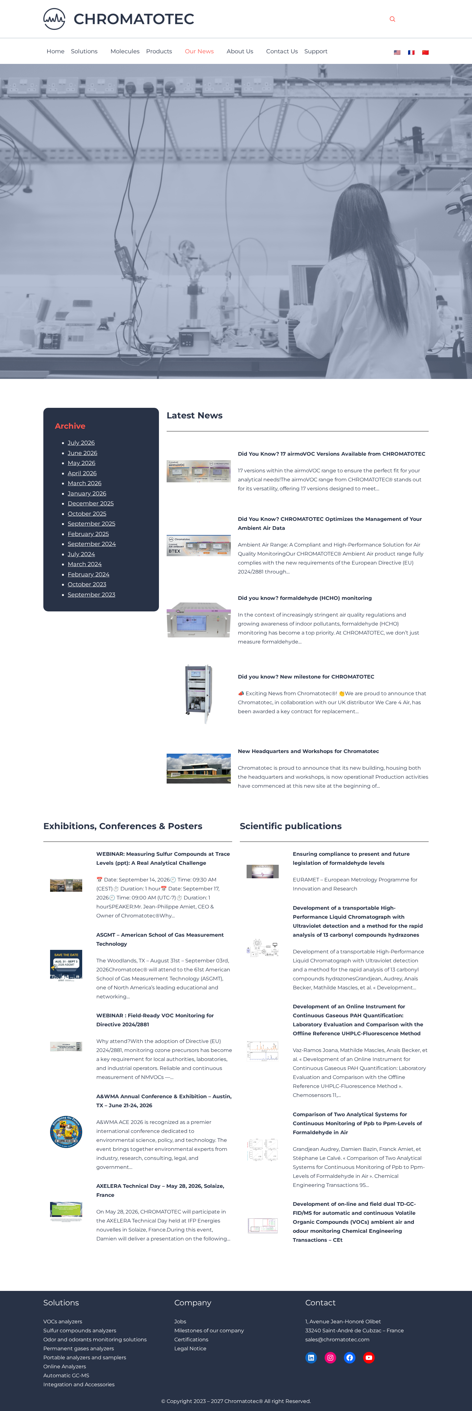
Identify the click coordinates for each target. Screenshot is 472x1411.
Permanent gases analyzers (78, 1348)
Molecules (125, 51)
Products (159, 51)
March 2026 (84, 483)
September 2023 (91, 594)
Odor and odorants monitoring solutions (95, 1340)
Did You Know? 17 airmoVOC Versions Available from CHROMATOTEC (331, 454)
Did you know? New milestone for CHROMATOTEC (306, 677)
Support (316, 51)
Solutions (84, 51)
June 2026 (82, 453)
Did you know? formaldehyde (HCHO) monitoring (305, 598)
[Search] (392, 18)
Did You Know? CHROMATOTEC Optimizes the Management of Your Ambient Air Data (330, 523)
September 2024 (92, 544)
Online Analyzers (64, 1366)
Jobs (180, 1322)
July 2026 (81, 442)
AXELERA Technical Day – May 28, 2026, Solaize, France (160, 1190)
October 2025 (87, 513)
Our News (199, 51)
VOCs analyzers (62, 1322)
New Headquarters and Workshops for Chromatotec (308, 751)
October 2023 (87, 584)
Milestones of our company (209, 1331)
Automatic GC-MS (66, 1375)
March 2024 (85, 564)
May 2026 (81, 463)
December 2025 (91, 503)
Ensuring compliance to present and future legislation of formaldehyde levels (351, 858)
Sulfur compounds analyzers (79, 1331)
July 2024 (81, 554)
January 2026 (87, 493)
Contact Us (282, 51)
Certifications (191, 1340)
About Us (240, 51)
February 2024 (88, 574)
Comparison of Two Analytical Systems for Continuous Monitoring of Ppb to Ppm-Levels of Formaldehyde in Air (357, 1123)
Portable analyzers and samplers (84, 1357)
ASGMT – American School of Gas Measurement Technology (160, 939)
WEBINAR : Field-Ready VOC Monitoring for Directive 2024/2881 (155, 1020)
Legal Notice (190, 1348)
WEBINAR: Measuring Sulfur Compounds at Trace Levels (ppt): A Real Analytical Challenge (163, 858)
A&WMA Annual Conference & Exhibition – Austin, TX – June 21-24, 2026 (164, 1101)
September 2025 (91, 523)
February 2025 (88, 534)
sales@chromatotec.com (337, 1340)
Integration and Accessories (79, 1384)
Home (56, 51)
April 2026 (82, 473)
